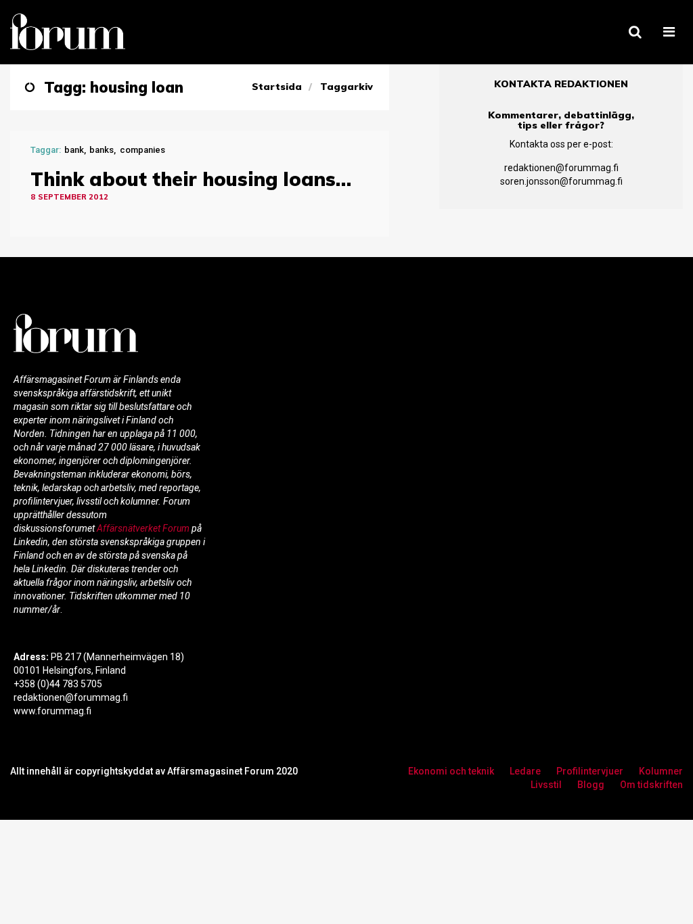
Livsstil (546, 784)
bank (74, 150)
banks (101, 150)
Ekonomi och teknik (451, 771)
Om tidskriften (651, 784)
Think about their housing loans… (190, 179)
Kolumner (661, 771)
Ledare (525, 771)
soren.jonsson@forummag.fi (561, 181)
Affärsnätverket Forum (144, 528)
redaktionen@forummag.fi (561, 167)
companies (142, 150)
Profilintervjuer (589, 771)
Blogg (590, 784)
